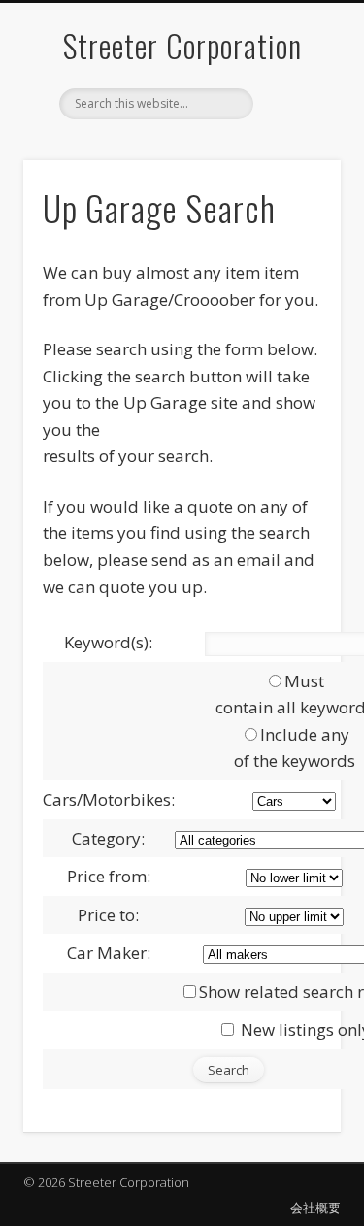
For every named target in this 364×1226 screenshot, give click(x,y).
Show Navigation (294, 173)
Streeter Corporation (182, 45)
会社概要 (315, 1207)
